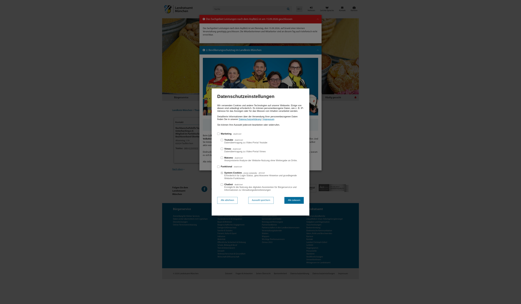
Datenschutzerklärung (250, 119)
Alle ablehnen (227, 200)
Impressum (268, 119)
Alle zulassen (294, 200)
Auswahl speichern (261, 200)
